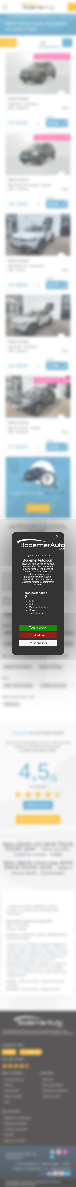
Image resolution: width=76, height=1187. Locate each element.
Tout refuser (38, 635)
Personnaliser (38, 643)
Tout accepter (38, 627)
